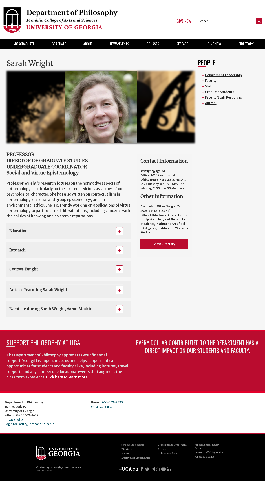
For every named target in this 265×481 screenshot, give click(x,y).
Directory (246, 44)
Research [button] (17, 250)
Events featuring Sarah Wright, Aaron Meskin (50, 309)
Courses (153, 44)
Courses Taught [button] (23, 269)
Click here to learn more (66, 377)
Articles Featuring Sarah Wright (38, 289)
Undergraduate (22, 44)
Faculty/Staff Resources (223, 97)
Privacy (162, 449)
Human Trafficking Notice (209, 452)
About (88, 44)
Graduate (59, 44)
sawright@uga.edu (153, 171)
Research (183, 44)
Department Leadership (223, 75)
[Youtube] (163, 469)
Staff (209, 86)
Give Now (184, 21)
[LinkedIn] (169, 469)
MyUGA (125, 453)
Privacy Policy (14, 419)
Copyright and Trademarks (173, 444)
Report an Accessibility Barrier (207, 446)
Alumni (211, 103)
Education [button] (18, 231)
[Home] (66, 18)
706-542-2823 (112, 402)
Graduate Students (219, 92)
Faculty (211, 81)
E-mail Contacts (101, 406)
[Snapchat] (158, 469)
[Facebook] (142, 469)
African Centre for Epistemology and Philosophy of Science (163, 219)
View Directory (164, 244)
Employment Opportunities (135, 457)
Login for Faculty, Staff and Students (29, 424)
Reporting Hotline (204, 456)
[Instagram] (153, 469)
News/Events (119, 44)
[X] (147, 469)
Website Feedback (167, 453)
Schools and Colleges (132, 444)
